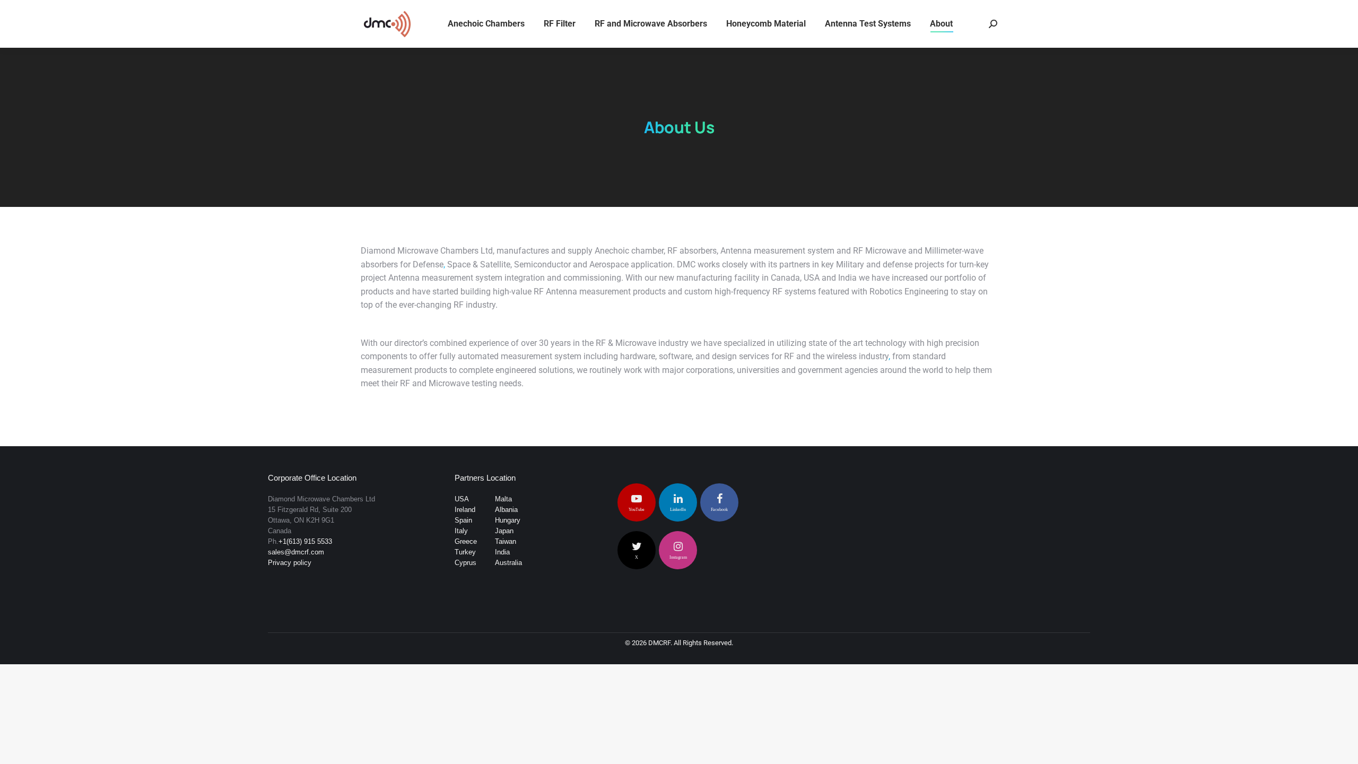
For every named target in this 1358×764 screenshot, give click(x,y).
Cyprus (465, 563)
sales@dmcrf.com (296, 552)
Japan (504, 531)
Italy (461, 531)
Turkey (465, 552)
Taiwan (505, 541)
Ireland (465, 510)
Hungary (507, 520)
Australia (508, 563)
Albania (506, 510)
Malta (503, 499)
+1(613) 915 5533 (305, 541)
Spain (463, 520)
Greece (466, 541)
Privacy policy (289, 563)
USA (462, 499)
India (502, 552)
